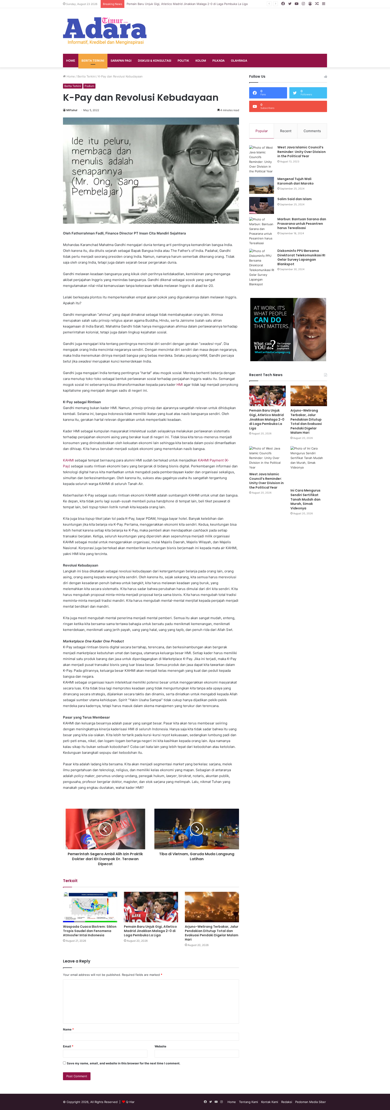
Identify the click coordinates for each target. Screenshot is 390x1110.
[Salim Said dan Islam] (261, 205)
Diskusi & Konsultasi (154, 60)
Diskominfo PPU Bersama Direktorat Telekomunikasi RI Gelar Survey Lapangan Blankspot (301, 257)
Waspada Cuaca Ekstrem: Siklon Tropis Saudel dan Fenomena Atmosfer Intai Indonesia (89, 930)
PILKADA (218, 60)
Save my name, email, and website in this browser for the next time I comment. (123, 1063)
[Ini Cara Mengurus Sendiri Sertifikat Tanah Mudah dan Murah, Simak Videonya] (308, 466)
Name (68, 1029)
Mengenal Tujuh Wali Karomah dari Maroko (295, 181)
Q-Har (130, 1102)
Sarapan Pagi (121, 60)
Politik (183, 60)
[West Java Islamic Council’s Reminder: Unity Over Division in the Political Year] (261, 159)
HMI (179, 384)
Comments (312, 131)
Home (70, 60)
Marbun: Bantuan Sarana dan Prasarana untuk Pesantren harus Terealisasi (301, 223)
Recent (285, 131)
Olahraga (239, 60)
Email (68, 1046)
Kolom (200, 60)
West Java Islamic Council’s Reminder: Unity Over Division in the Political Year (301, 151)
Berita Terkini (92, 60)
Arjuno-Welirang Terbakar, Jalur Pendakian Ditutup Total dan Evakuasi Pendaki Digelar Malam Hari (211, 933)
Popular (261, 131)
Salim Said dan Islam (294, 199)
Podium (89, 86)
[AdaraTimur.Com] (104, 31)
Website (160, 1046)
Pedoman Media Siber (310, 1102)
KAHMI (68, 460)
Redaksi (286, 1102)
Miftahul (71, 110)
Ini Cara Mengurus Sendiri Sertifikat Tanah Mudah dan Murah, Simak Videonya (305, 499)
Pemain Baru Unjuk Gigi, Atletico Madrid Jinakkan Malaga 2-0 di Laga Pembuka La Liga (150, 930)
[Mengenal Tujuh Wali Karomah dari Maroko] (261, 185)
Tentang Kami (248, 1102)
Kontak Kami (269, 1102)
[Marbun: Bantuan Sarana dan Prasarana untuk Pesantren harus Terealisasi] (261, 231)
